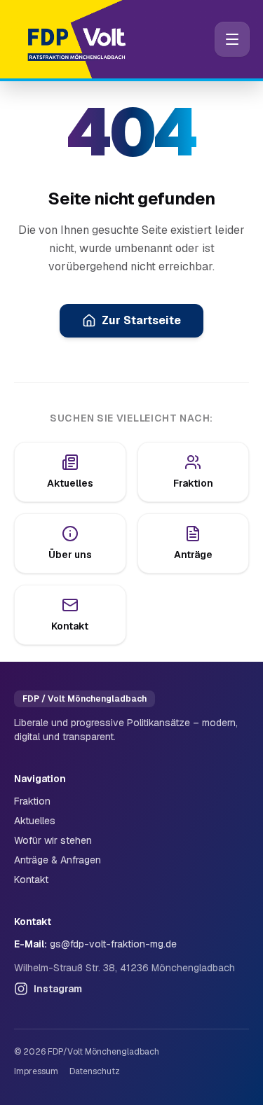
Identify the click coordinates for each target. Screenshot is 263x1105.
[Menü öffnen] (232, 39)
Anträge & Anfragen (57, 860)
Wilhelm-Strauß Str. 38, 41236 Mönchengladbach (124, 967)
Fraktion (32, 801)
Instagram (58, 988)
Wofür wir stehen (53, 840)
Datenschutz (94, 1071)
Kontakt (31, 879)
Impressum (36, 1071)
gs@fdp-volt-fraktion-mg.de (113, 944)
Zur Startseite (141, 320)
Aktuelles (34, 820)
